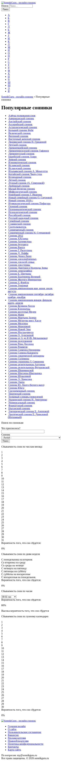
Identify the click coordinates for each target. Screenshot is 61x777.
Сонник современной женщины (26, 355)
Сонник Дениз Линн (19, 256)
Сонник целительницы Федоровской (28, 367)
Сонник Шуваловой (19, 376)
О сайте (12, 729)
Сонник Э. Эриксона (20, 379)
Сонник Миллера (18, 323)
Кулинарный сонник (19, 177)
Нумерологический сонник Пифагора (29, 203)
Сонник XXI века (18, 238)
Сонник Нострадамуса (20, 332)
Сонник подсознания (20, 341)
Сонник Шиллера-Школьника (25, 373)
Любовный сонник (19, 185)
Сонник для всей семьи (21, 262)
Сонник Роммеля (17, 347)
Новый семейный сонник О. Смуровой (30, 197)
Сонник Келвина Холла (21, 306)
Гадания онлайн (17, 726)
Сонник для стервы (19, 265)
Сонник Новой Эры (19, 329)
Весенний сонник (18, 136)
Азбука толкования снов (21, 115)
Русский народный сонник (23, 218)
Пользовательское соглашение (24, 732)
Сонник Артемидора (19, 241)
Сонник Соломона (18, 358)
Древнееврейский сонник (22, 147)
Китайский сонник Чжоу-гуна (25, 174)
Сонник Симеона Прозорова (24, 349)
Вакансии (13, 735)
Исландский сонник (19, 168)
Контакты (13, 746)
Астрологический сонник (22, 127)
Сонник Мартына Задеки (22, 317)
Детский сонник (17, 144)
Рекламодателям (17, 738)
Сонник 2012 (15, 235)
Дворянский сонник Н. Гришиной (27, 142)
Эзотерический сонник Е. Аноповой (28, 411)
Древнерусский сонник (21, 153)
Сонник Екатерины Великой (24, 276)
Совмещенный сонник (21, 229)
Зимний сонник (17, 159)
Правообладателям (18, 741)
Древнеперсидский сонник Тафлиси (28, 150)
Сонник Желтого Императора (24, 279)
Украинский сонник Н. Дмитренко (27, 399)
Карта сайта (14, 749)
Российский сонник (19, 215)
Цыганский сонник (19, 408)
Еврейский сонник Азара (22, 156)
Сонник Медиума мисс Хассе (24, 320)
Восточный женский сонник (24, 139)
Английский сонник (19, 121)
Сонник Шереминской (21, 370)
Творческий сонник (19, 393)
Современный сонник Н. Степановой (29, 232)
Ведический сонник (19, 133)
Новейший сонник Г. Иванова (25, 194)
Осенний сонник (17, 206)
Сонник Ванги (16, 247)
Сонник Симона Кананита (23, 352)
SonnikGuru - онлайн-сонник (17, 96)
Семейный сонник (18, 221)
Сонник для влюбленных (22, 259)
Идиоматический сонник (22, 162)
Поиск (5, 5)
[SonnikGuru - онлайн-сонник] (18, 2)
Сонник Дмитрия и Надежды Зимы (28, 267)
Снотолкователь (17, 226)
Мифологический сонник (22, 191)
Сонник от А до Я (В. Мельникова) (28, 338)
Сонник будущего (18, 244)
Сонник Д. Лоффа (18, 253)
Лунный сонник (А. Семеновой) (26, 183)
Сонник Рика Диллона (21, 344)
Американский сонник (21, 118)
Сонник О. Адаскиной (21, 335)
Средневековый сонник (21, 390)
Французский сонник (20, 405)
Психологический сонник (22, 212)
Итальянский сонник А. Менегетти (28, 171)
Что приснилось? (10, 428)
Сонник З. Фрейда (18, 282)
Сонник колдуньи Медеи (22, 311)
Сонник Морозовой (19, 326)
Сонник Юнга (16, 388)
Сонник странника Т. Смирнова (26, 361)
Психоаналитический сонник (24, 209)
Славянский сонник (19, 224)
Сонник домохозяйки (20, 270)
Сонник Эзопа (16, 382)
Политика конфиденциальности (25, 744)
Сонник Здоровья (18, 285)
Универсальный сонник (21, 402)
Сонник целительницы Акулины (26, 364)
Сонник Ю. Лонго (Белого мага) (26, 385)
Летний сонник (17, 180)
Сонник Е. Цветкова (19, 273)
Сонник (5, 434)
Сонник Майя (16, 314)
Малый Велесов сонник (21, 188)
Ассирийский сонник (20, 124)
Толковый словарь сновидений (25, 396)
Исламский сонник (19, 165)
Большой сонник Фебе (20, 130)
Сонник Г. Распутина (20, 250)
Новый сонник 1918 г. (20, 200)
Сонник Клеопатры (19, 308)
